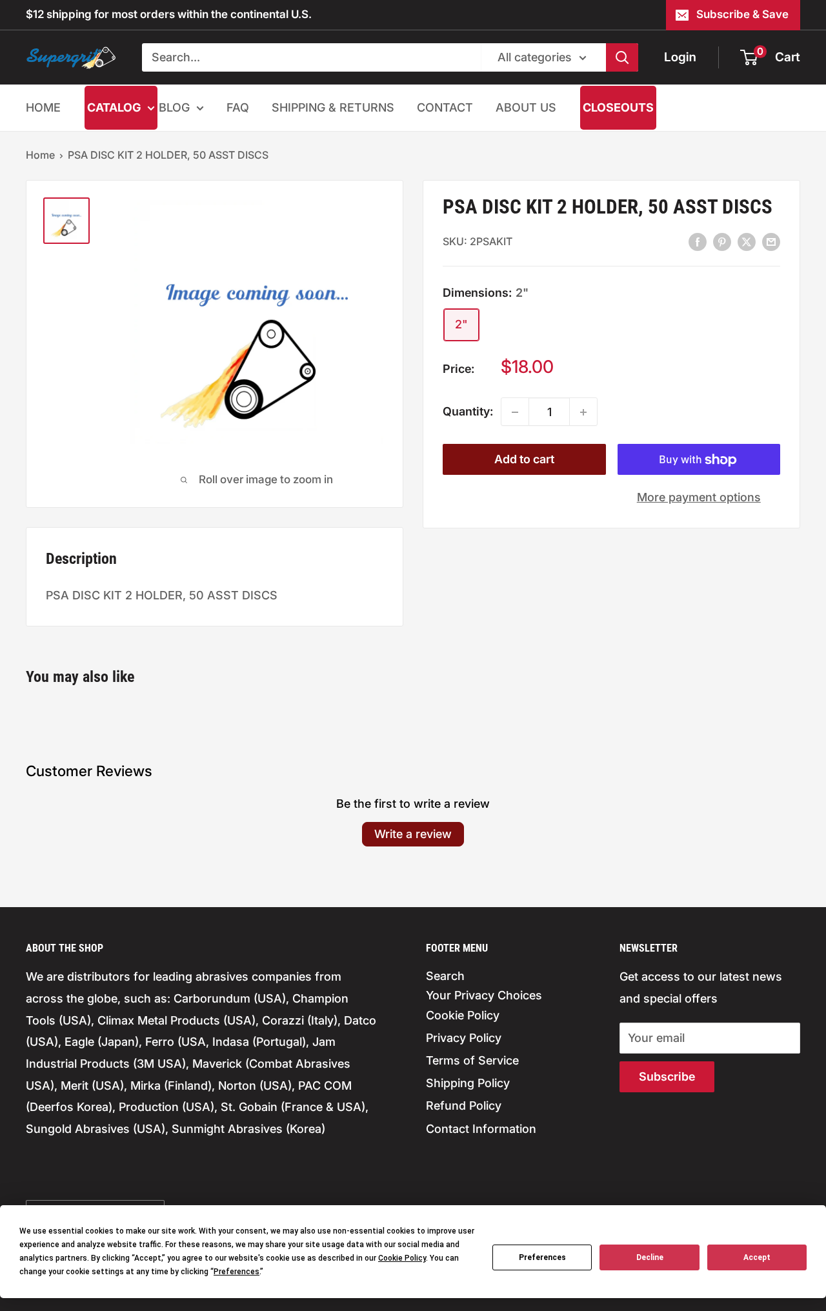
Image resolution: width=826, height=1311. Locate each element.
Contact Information (481, 1129)
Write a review (413, 834)
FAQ (238, 107)
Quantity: (468, 412)
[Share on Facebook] (698, 241)
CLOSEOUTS (618, 107)
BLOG (174, 107)
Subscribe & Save (742, 14)
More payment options (699, 498)
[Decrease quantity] (515, 412)
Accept (757, 1257)
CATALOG (114, 107)
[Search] (622, 57)
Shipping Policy (468, 1083)
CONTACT (445, 107)
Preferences (542, 1257)
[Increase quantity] (583, 412)
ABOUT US (526, 107)
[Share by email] (771, 241)
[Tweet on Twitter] (747, 241)
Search (445, 976)
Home (40, 154)
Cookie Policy (462, 1015)
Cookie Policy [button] (402, 1258)
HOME (43, 107)
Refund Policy (463, 1105)
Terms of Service (472, 1060)
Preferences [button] (236, 1271)
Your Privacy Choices (484, 995)
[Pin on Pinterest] (722, 241)
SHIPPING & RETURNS (333, 107)
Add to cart (524, 459)
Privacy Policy (463, 1038)
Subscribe (667, 1076)
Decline (649, 1257)
